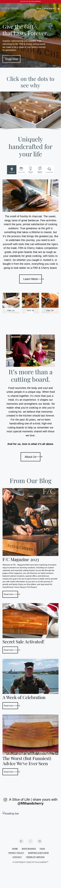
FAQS (42, 849)
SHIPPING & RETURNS (38, 853)
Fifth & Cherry (39, 862)
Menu (39, 8)
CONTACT (17, 857)
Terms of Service (35, 857)
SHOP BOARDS (29, 849)
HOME (15, 849)
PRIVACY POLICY (16, 853)
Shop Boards (49, 8)
